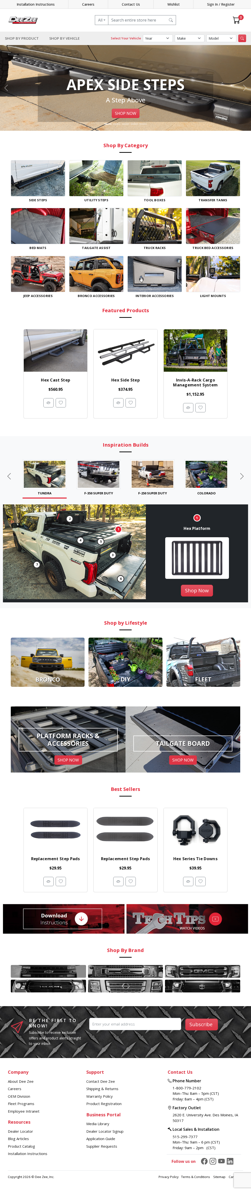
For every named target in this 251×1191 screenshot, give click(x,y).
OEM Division (19, 1096)
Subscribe (201, 1024)
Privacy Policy (169, 1177)
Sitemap (219, 1177)
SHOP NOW (125, 113)
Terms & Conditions (196, 1177)
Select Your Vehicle (126, 38)
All (100, 20)
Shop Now (197, 590)
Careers (88, 4)
